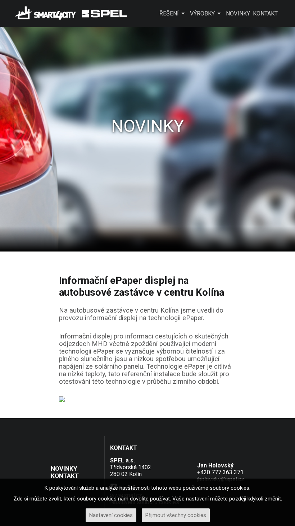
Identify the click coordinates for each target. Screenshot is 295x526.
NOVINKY (238, 13)
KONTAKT (265, 13)
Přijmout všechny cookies (175, 515)
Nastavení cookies (111, 515)
